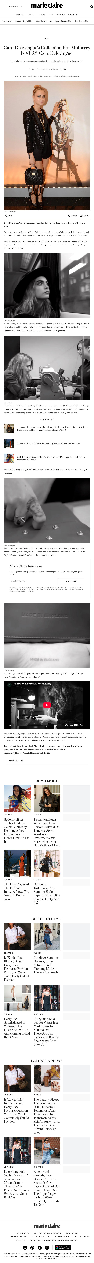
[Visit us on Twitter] (25, 1248)
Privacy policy (62, 1237)
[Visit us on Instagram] (32, 1248)
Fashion (20, 15)
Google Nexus (29, 753)
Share (10, 216)
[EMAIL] (22, 760)
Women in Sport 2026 (23, 21)
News (64, 69)
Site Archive (23, 1233)
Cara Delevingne (37, 232)
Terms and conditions (15, 1237)
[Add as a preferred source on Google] (70, 1247)
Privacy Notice (71, 587)
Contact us (71, 1233)
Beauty (31, 15)
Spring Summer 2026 (63, 21)
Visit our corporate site (81, 1254)
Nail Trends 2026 (82, 21)
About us (20, 1240)
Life (51, 15)
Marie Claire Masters (44, 21)
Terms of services (35, 587)
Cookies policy (82, 1237)
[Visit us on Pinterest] (47, 1248)
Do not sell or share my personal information (54, 1240)
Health (41, 15)
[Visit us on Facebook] (40, 1248)
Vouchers (73, 15)
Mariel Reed (35, 69)
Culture (61, 15)
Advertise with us (41, 1237)
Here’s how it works (73, 76)
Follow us (74, 216)
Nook (17, 753)
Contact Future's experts (47, 1233)
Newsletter (85, 216)
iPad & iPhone (15, 749)
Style (46, 39)
